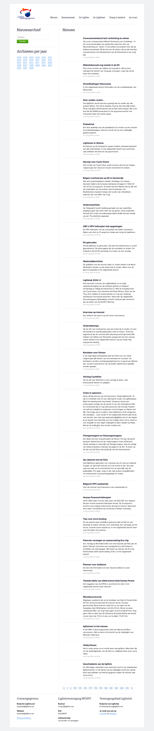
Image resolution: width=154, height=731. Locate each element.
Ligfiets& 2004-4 (92, 280)
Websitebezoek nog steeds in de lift (101, 65)
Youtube (103, 714)
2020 (19, 60)
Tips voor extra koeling (94, 519)
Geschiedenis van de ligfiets (97, 664)
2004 (44, 65)
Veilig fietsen (89, 645)
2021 (50, 57)
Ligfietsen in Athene (93, 143)
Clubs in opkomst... (93, 393)
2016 (44, 60)
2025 (25, 57)
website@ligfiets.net (25, 714)
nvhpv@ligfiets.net (66, 706)
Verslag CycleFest (92, 376)
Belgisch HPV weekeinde (95, 484)
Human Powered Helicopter (97, 497)
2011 (37, 63)
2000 (31, 68)
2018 (31, 60)
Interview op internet (93, 312)
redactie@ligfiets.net (25, 706)
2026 (19, 57)
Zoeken (22, 41)
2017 (37, 60)
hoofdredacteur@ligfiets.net (111, 706)
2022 (44, 57)
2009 (50, 63)
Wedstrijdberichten (93, 261)
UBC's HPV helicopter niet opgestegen (102, 226)
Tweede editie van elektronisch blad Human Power (109, 580)
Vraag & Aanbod (117, 17)
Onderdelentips (91, 325)
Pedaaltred (88, 124)
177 (90, 688)
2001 (25, 68)
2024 (31, 57)
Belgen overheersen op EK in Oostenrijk (103, 178)
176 (85, 688)
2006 (31, 65)
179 (100, 688)
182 (116, 688)
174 (75, 688)
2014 (19, 63)
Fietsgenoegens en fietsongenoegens (102, 435)
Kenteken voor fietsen (94, 352)
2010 (44, 63)
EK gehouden (90, 242)
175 (80, 688)
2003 (50, 65)
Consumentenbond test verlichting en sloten (106, 38)
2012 (31, 63)
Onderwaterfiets (91, 205)
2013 (25, 63)
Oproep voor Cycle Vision (96, 162)
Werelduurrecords (92, 597)
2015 (50, 60)
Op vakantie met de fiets (95, 459)
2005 (37, 65)
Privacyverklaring (24, 718)
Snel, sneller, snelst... (93, 100)
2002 (19, 68)
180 (105, 688)
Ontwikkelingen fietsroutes (97, 84)
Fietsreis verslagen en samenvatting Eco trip (106, 540)
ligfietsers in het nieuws (95, 626)
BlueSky (113, 714)
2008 (19, 65)
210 (127, 688)
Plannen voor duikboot (94, 564)
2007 (25, 65)
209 (121, 688)
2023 (37, 57)
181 (111, 688)
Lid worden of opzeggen (68, 721)
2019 (25, 60)
